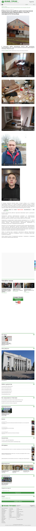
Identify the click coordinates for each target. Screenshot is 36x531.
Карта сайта (19, 513)
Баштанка (3, 517)
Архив (18, 512)
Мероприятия (12, 511)
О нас (18, 508)
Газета (18, 517)
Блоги (10, 510)
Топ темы (11, 508)
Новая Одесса (4, 518)
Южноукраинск (4, 510)
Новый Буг (3, 513)
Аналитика (11, 509)
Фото (10, 513)
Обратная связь (19, 509)
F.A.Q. (18, 510)
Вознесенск (3, 512)
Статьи (11, 512)
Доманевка (3, 519)
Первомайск (3, 511)
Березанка (3, 521)
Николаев (3, 509)
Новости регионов (5, 508)
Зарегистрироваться (13, 517)
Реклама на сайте (20, 519)
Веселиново (3, 522)
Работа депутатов (20, 511)
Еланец (3, 520)
